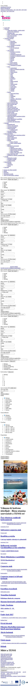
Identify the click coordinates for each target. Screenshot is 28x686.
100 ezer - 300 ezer (9, 428)
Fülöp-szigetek (13, 72)
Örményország (13, 84)
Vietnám (12, 90)
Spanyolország (13, 101)
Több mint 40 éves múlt (6, 655)
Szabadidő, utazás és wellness (12, 451)
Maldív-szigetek (14, 81)
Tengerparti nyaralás (8, 174)
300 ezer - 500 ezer (9, 429)
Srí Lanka (12, 85)
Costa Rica (12, 53)
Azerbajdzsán (13, 68)
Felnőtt (2, 206)
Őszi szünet (10, 105)
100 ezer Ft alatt (9, 426)
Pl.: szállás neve (12, 388)
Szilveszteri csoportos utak (13, 109)
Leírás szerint (8, 404)
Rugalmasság (4, 199)
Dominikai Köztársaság (15, 54)
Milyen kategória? (5, 361)
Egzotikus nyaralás (11, 159)
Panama (12, 60)
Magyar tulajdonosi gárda (7, 659)
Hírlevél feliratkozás (5, 8)
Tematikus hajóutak (12, 132)
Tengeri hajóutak (11, 128)
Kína (11, 80)
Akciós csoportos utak (12, 103)
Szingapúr (12, 88)
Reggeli (12, 147)
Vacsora (7, 410)
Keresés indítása (5, 220)
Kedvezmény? (4, 372)
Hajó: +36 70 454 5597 (8, 11)
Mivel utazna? (4, 179)
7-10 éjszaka (8, 418)
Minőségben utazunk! (6, 656)
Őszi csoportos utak (12, 104)
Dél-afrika (12, 41)
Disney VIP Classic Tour (16, 152)
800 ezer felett (8, 432)
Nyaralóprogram (9, 449)
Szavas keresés (4, 214)
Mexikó (12, 58)
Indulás (2, 191)
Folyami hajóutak (11, 131)
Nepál (11, 82)
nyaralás (6, 156)
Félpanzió (7, 402)
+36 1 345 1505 (17, 9)
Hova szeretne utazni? (6, 178)
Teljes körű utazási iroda (6, 654)
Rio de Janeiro (13, 62)
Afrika (8, 39)
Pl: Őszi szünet (12, 214)
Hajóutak (6, 123)
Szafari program (9, 452)
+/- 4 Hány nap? (4, 200)
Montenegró (13, 100)
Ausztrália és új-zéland (15, 65)
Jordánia (12, 77)
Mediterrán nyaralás (12, 158)
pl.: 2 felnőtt (8, 205)
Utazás (9, 144)
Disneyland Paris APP (12, 154)
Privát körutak (10, 37)
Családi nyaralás (11, 160)
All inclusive (8, 399)
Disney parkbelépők (12, 137)
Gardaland (12, 96)
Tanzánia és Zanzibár (15, 45)
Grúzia (12, 73)
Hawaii (12, 49)
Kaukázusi (12, 78)
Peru (11, 61)
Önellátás (7, 405)
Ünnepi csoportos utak (12, 108)
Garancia (3, 666)
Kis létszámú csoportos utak (7, 662)
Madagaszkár (13, 42)
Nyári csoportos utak (12, 113)
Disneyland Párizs (14, 93)
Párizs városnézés (14, 151)
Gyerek (2, 209)
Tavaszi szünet (10, 112)
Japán (11, 76)
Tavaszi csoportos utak (12, 111)
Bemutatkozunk (11, 124)
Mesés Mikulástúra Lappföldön (14, 119)
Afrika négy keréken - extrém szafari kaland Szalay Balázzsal (16, 31)
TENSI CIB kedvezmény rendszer (9, 676)
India (11, 74)
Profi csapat (3, 660)
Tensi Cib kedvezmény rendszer (11, 175)
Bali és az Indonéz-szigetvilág (17, 69)
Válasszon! (12, 361)
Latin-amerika (10, 50)
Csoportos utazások (9, 38)
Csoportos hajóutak (11, 115)
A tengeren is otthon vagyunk (7, 663)
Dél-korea (12, 70)
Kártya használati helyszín (7, 359)
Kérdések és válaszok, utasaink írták (15, 155)
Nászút (9, 166)
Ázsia (8, 66)
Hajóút (5, 171)
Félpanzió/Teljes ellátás (15, 148)
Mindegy (7, 398)
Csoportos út (8, 440)
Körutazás (6, 172)
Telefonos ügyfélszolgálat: (7, 9)
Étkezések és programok (13, 146)
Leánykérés (10, 164)
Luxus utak (7, 27)
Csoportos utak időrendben (13, 121)
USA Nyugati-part (14, 47)
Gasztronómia (8, 443)
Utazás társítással (11, 120)
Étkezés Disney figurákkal (16, 150)
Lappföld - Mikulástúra (15, 99)
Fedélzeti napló (13, 129)
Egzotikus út (8, 442)
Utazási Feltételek (21, 676)
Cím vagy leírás (4, 389)
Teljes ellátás (8, 408)
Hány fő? (3, 205)
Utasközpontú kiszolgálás (7, 658)
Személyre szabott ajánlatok (7, 664)
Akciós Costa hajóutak (12, 125)
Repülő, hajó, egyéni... (13, 179)
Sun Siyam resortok (12, 35)
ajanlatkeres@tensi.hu (6, 7)
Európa (9, 92)
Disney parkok (10, 139)
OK (2, 197)
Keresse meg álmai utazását (10, 170)
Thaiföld (12, 89)
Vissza (2, 194)
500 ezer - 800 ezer (9, 431)
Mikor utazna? (4, 190)
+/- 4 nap (10, 199)
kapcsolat (6, 167)
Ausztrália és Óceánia (12, 64)
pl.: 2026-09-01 (11, 190)
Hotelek (9, 140)
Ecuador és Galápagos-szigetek (17, 56)
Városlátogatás (8, 454)
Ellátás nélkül (8, 401)
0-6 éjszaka (8, 416)
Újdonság (6, 29)
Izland (11, 94)
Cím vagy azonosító (5, 215)
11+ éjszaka (8, 419)
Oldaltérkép (3, 677)
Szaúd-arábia (13, 86)
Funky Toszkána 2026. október (14, 34)
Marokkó (12, 43)
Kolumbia (12, 57)
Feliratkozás (3, 670)
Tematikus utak (10, 33)
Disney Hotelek (14, 141)
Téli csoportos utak (11, 107)
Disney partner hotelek (15, 143)
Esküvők (9, 163)
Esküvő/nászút (7, 162)
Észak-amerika (10, 46)
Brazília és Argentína (15, 52)
